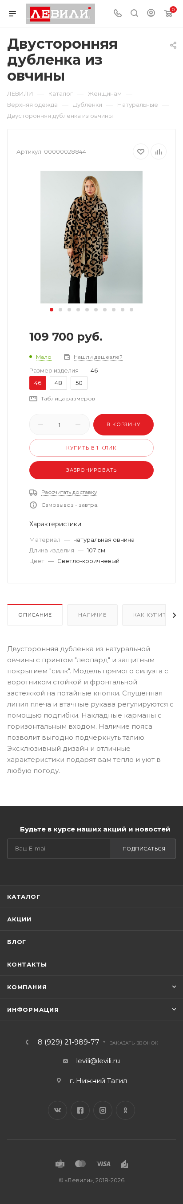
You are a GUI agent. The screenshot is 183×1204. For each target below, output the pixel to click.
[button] (51, 310)
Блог (16, 941)
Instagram (102, 1110)
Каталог (23, 896)
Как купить (151, 615)
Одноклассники (125, 1110)
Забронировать (91, 470)
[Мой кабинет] (151, 14)
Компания (27, 986)
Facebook (80, 1110)
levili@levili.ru (98, 1060)
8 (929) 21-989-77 (68, 1042)
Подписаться (144, 849)
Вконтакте (57, 1110)
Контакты (27, 964)
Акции (19, 919)
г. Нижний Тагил (98, 1080)
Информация (33, 1009)
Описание (35, 615)
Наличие (92, 615)
